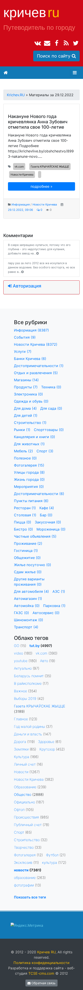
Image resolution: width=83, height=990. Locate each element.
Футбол (52, 855)
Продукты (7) (26, 387)
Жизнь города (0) (29, 479)
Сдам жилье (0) (28, 572)
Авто (44, 661)
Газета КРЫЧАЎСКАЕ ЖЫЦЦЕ (50, 166)
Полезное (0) (25, 458)
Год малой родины (29, 726)
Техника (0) (51, 387)
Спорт (19, 832)
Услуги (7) (22, 351)
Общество (22, 794)
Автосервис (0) (46, 613)
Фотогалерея (25, 855)
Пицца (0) (22, 522)
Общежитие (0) (27, 557)
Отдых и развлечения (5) (36, 373)
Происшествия (26, 817)
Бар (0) (46, 515)
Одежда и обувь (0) (31, 401)
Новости (21, 772)
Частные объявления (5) (35, 536)
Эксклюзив (23, 862)
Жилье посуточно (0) (32, 565)
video (18, 653)
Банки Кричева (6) (30, 358)
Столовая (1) (25, 515)
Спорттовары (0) (49, 429)
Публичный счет (28, 824)
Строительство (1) (30, 422)
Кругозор (47, 749)
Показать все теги (30, 897)
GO (16, 645)
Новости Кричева (22, 174)
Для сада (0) (51, 408)
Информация (21, 204)
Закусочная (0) (48, 522)
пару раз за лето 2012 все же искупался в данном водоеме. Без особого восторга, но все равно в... (41, 267)
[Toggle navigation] (74, 72)
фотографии (24, 885)
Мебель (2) (23, 451)
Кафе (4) (46, 508)
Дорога (20, 741)
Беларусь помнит (29, 676)
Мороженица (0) (51, 529)
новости (21, 870)
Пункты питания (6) (31, 501)
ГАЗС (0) (21, 613)
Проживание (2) (28, 543)
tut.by (34, 645)
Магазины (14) (26, 380)
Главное (21, 719)
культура (49, 862)
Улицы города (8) (29, 472)
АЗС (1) (58, 591)
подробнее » (41, 186)
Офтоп (19, 809)
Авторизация (26, 286)
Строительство (27, 840)
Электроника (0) (28, 394)
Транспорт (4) (26, 627)
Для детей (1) (25, 415)
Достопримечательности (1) (39, 365)
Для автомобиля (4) (31, 591)
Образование (25, 787)
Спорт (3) (45, 451)
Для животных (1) (29, 444)
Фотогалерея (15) (29, 465)
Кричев (31, 12)
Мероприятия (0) (29, 486)
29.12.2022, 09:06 (20, 210)
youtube (20, 661)
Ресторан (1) (25, 508)
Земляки (21, 749)
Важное (20, 691)
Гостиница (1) (26, 550)
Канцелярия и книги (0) (34, 437)
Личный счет (25, 764)
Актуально (23, 668)
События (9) (25, 337)
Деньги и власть (28, 734)
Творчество (24, 847)
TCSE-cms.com (41, 973)
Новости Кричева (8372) (35, 344)
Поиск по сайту (54, 56)
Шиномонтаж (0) (28, 620)
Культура (21, 756)
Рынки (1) (22, 429)
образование (25, 877)
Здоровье (46, 741)
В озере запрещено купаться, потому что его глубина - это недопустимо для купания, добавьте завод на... (39, 249)
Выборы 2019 (25, 698)
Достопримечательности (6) (39, 493)
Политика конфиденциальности (41, 962)
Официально (24, 802)
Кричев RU (46, 952)
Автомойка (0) (27, 605)
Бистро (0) (23, 529)
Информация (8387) (31, 330)
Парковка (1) (54, 605)
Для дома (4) (25, 408)
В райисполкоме (28, 683)
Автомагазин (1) (28, 598)
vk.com (19, 166)
